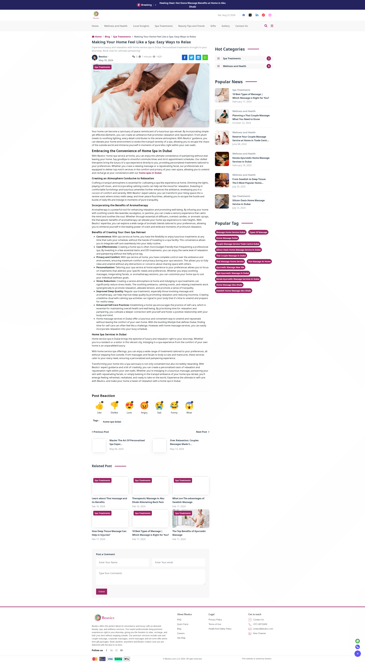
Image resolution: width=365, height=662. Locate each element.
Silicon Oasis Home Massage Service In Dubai (238, 249)
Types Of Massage (258, 232)
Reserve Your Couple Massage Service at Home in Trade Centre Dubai (250, 140)
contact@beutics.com (262, 629)
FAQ (179, 619)
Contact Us (241, 26)
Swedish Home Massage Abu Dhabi (233, 290)
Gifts (213, 26)
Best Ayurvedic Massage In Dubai (232, 273)
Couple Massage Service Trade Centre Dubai (237, 244)
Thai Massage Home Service (230, 261)
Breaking (146, 4)
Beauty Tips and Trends (191, 26)
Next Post (202, 431)
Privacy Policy (215, 619)
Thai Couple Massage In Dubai (231, 255)
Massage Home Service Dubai (230, 232)
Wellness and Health (115, 26)
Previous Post (101, 431)
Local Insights (141, 26)
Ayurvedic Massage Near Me (230, 267)
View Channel (259, 633)
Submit (101, 591)
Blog (107, 36)
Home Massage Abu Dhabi (229, 284)
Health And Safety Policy (220, 629)
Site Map (181, 638)
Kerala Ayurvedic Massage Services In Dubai (237, 279)
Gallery (226, 26)
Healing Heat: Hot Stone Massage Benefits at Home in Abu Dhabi (193, 4)
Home (95, 26)
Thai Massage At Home (259, 261)
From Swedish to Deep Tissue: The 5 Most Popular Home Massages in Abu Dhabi (249, 183)
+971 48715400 (259, 624)
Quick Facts (182, 624)
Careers (181, 633)
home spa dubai (112, 421)
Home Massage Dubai (227, 238)
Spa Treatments (164, 26)
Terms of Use (215, 624)
